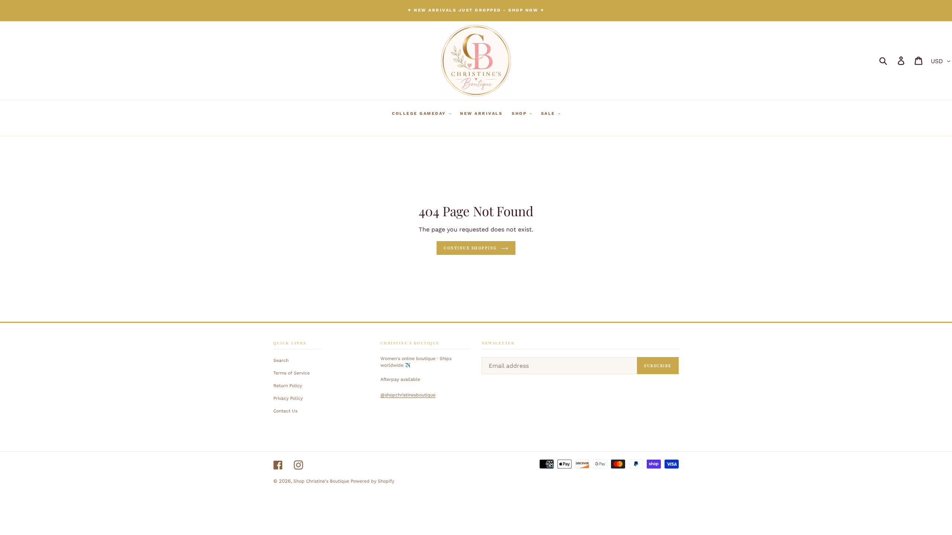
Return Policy (287, 385)
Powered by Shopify (372, 481)
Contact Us (285, 411)
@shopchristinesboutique (407, 395)
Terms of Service (291, 373)
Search (281, 360)
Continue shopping (470, 247)
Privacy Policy (288, 398)
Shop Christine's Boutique (322, 481)
